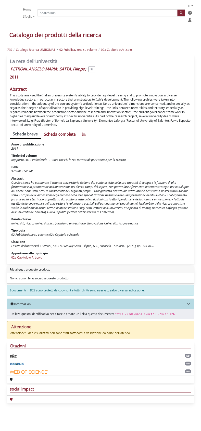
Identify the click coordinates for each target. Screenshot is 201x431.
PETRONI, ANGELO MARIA (34, 69)
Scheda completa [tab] (60, 134)
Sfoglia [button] (27, 16)
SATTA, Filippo (72, 69)
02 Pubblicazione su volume (78, 50)
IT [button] (189, 6)
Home (27, 9)
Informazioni (22, 304)
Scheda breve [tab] (25, 134)
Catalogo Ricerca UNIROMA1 (35, 50)
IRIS (9, 50)
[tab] (84, 134)
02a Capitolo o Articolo (116, 50)
